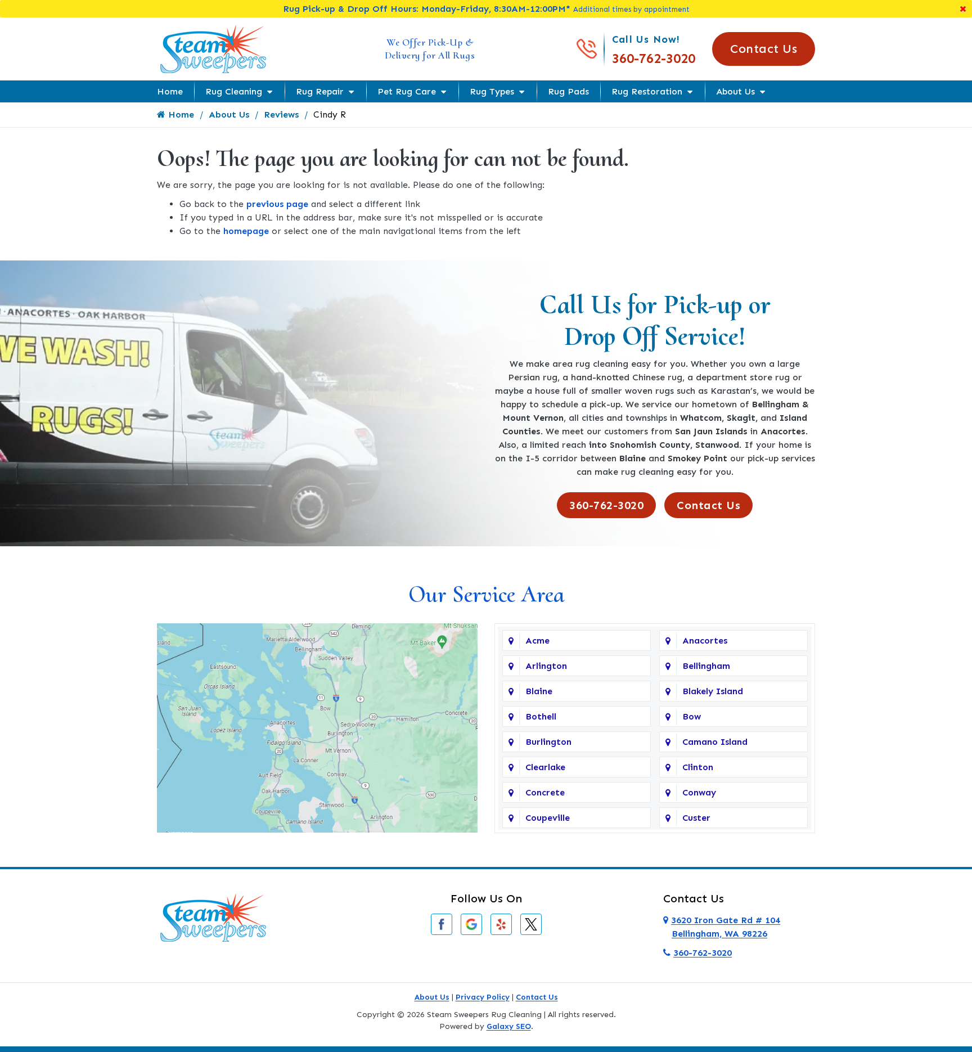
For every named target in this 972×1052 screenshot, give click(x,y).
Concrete (545, 792)
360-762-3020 (653, 58)
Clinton (697, 767)
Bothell (540, 716)
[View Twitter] (531, 923)
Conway (699, 792)
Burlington (548, 741)
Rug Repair (320, 91)
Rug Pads (568, 91)
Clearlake (545, 767)
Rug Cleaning (233, 91)
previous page (277, 204)
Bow (691, 716)
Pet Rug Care (406, 91)
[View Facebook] (441, 923)
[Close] (963, 9)
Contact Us (763, 48)
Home (170, 91)
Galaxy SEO (509, 1026)
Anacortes (704, 640)
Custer (696, 817)
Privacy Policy (483, 997)
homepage (246, 231)
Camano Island (715, 741)
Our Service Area (486, 594)
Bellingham (706, 665)
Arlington (546, 665)
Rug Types (492, 91)
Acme (537, 640)
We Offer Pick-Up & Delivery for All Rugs (430, 48)
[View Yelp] (501, 923)
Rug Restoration (646, 91)
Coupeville (547, 817)
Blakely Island (712, 691)
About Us (735, 91)
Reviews (281, 114)
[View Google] (471, 923)
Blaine (538, 691)
